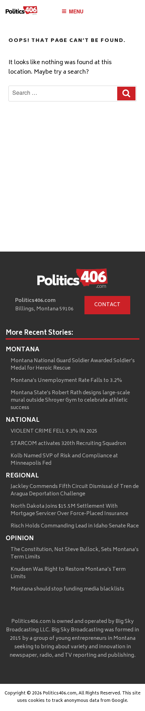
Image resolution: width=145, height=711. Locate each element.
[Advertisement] (72, 196)
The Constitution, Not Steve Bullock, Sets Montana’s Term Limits (75, 553)
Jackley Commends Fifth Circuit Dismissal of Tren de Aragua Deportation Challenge (75, 490)
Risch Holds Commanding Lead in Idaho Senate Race (75, 526)
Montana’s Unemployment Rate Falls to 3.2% (66, 380)
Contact (107, 305)
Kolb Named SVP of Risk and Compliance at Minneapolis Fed (64, 460)
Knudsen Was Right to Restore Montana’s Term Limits (68, 573)
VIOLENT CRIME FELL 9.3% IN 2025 (54, 431)
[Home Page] (21, 12)
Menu (76, 11)
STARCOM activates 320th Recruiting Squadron (68, 443)
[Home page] (72, 279)
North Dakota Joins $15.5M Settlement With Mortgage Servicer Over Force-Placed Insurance (69, 510)
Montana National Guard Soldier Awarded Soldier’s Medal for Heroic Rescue (73, 365)
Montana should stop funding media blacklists (67, 589)
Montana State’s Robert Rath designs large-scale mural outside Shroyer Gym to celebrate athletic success (70, 400)
